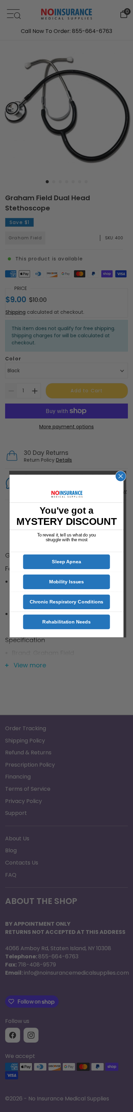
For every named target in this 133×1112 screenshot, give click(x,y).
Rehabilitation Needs (66, 622)
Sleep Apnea (66, 562)
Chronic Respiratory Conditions (66, 601)
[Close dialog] (120, 476)
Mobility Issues (66, 582)
